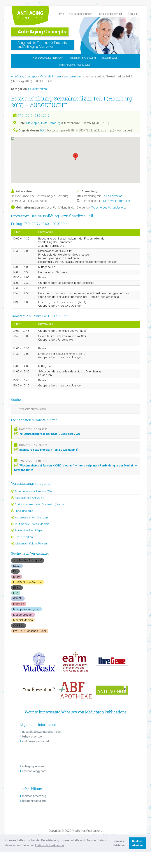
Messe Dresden (23, 614)
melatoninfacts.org (33, 796)
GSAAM (17, 598)
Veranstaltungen (50, 76)
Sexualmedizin (73, 76)
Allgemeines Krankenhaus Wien (34, 491)
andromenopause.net (35, 741)
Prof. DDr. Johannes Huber (29, 631)
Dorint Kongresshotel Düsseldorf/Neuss (39, 504)
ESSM (17, 587)
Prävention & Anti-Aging (29, 530)
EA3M (16, 576)
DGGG (17, 566)
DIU (15, 571)
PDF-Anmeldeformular (115, 201)
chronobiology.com (33, 771)
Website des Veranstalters (108, 207)
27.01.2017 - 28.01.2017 (34, 115)
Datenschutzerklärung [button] (49, 845)
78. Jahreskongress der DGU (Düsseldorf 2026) (50, 433)
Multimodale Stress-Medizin (32, 524)
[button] (75, 157)
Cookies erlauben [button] (137, 843)
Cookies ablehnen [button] (119, 843)
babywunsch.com (32, 736)
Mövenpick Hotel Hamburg (43, 123)
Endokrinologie (24, 511)
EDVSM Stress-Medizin (27, 582)
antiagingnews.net (33, 766)
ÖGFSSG (18, 625)
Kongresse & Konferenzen (31, 517)
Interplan (18, 603)
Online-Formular (111, 196)
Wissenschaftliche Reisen (31, 543)
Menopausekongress (26, 609)
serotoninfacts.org (33, 801)
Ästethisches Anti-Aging (29, 497)
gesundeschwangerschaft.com (41, 731)
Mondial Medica (23, 620)
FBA (43, 130)
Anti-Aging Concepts (41, 32)
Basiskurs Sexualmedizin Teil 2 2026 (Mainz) (48, 449)
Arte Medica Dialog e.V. (27, 560)
